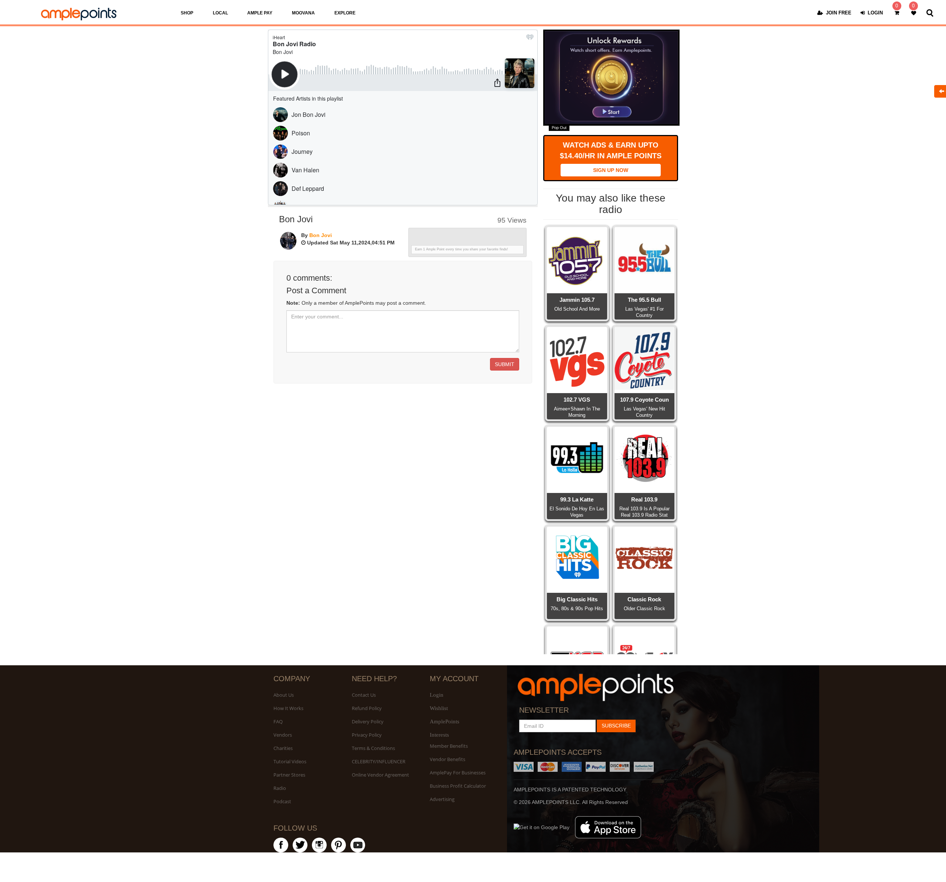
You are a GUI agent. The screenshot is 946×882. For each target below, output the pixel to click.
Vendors (282, 734)
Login (436, 695)
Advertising (442, 799)
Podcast (282, 801)
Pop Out (559, 127)
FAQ (278, 721)
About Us (283, 695)
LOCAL (220, 13)
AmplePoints (444, 721)
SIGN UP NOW (610, 170)
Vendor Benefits (447, 759)
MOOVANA (303, 13)
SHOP (187, 13)
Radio (279, 788)
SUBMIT (504, 364)
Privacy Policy (367, 734)
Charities (283, 748)
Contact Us (364, 695)
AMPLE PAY (259, 13)
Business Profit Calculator (458, 786)
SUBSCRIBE (616, 726)
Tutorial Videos (289, 761)
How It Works (288, 708)
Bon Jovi (320, 235)
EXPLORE (344, 13)
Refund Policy (367, 708)
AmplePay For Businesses (458, 772)
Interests (439, 735)
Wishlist (439, 708)
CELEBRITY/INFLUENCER (378, 761)
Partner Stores (289, 774)
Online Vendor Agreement (380, 774)
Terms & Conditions (373, 748)
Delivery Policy (368, 721)
